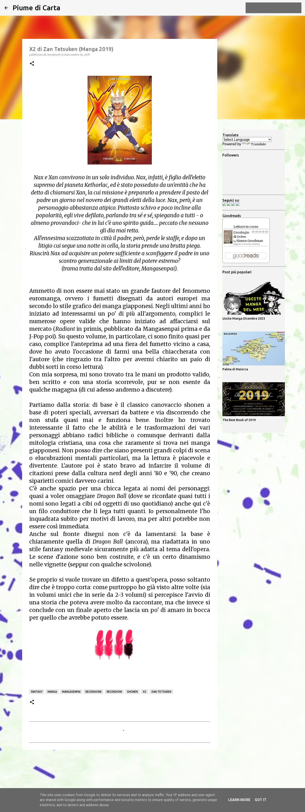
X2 (144, 691)
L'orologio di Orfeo (241, 234)
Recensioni (114, 691)
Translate (258, 144)
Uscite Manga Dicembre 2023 (243, 318)
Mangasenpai (71, 691)
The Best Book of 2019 (239, 420)
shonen (132, 691)
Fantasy (36, 691)
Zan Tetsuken (161, 691)
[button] (32, 64)
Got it (260, 800)
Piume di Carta (36, 8)
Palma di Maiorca (235, 369)
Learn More (239, 800)
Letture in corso (246, 227)
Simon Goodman (249, 241)
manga (52, 691)
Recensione (94, 691)
